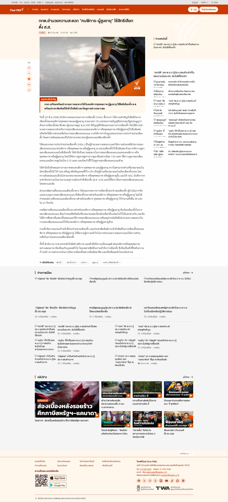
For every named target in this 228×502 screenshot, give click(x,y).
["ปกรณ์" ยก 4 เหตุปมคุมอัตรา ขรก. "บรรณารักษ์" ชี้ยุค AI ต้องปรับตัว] (125, 360)
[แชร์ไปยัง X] (29, 73)
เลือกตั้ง (58, 262)
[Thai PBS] (17, 9)
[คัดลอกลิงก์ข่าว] (29, 90)
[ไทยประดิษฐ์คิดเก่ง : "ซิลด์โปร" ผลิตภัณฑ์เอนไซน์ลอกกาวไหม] (115, 419)
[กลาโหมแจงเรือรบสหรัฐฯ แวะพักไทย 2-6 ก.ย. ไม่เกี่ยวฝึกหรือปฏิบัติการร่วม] (168, 291)
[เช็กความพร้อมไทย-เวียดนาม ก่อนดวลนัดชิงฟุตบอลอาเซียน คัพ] (160, 93)
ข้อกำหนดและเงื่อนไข (87, 461)
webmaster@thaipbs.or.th (156, 472)
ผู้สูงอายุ (95, 262)
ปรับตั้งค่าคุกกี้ (107, 465)
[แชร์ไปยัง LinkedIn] (29, 84)
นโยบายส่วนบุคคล (63, 461)
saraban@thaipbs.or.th (170, 475)
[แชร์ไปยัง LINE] (29, 79)
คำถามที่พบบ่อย (41, 465)
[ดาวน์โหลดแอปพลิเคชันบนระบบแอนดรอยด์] (57, 485)
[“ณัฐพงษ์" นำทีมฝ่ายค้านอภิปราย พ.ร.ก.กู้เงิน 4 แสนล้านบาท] (45, 360)
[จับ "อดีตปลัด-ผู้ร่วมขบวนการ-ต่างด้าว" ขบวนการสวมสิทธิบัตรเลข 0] (160, 153)
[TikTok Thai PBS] (172, 481)
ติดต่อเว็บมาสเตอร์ (86, 465)
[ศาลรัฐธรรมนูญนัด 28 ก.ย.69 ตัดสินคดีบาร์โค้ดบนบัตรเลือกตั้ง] (114, 291)
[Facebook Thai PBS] (139, 481)
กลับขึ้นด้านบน (184, 454)
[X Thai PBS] (144, 481)
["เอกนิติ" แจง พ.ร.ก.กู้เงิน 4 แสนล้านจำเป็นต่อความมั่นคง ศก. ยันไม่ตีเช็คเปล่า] (177, 56)
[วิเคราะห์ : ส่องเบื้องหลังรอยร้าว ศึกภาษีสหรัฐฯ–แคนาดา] (67, 399)
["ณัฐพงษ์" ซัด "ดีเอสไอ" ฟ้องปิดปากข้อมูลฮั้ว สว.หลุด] (59, 291)
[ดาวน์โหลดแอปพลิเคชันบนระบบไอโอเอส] (57, 477)
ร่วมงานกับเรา (62, 465)
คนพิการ (84, 262)
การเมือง (42, 33)
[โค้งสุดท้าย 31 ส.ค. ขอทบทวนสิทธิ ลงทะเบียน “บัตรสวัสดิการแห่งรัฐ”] (160, 144)
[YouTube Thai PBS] (166, 481)
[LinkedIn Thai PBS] (183, 481)
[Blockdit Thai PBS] (177, 481)
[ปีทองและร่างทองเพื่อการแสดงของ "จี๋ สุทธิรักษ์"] (178, 389)
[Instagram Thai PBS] (150, 481)
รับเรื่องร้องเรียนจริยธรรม (111, 461)
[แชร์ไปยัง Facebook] (29, 68)
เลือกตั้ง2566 (71, 262)
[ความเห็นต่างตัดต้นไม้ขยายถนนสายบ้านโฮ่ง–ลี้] (147, 389)
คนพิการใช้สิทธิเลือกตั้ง (111, 262)
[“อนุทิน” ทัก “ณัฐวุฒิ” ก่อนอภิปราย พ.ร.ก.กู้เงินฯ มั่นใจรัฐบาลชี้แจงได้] (125, 345)
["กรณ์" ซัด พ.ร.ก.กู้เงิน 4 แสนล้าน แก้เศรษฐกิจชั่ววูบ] (160, 103)
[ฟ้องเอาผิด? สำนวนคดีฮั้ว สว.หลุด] (178, 419)
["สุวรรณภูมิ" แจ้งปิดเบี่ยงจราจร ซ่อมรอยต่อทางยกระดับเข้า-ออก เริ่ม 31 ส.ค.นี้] (160, 122)
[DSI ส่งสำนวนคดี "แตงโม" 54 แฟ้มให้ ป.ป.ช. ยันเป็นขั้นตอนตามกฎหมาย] (160, 112)
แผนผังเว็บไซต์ (40, 461)
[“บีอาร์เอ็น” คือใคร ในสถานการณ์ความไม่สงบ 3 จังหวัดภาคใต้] (147, 419)
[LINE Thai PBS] (161, 481)
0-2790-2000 (145, 469)
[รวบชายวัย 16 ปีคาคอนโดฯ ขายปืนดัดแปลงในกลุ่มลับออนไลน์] (160, 84)
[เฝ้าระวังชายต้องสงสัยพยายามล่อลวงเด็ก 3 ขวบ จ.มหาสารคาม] (115, 389)
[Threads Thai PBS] (155, 481)
